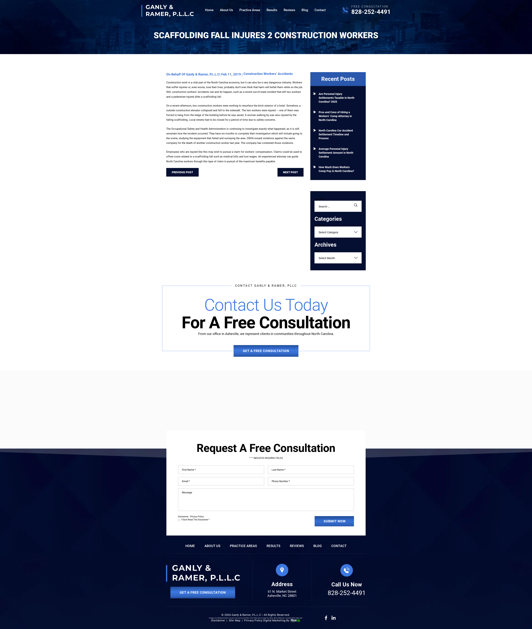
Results (272, 10)
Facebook (326, 618)
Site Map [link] (235, 620)
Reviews (289, 10)
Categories (319, 225)
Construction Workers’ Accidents (268, 73)
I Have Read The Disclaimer (195, 519)
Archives (318, 251)
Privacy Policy (197, 516)
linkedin (334, 618)
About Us (226, 10)
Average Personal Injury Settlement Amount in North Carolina (336, 152)
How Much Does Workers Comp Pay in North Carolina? (336, 169)
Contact (320, 10)
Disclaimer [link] (218, 620)
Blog (305, 10)
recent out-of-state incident (260, 91)
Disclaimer (183, 516)
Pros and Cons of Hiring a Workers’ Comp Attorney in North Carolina (335, 116)
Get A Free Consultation (266, 351)
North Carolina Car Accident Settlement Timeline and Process (336, 134)
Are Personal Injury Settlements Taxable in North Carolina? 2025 (336, 97)
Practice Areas (249, 10)
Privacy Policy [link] (253, 620)
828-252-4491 (371, 11)
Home (209, 10)
